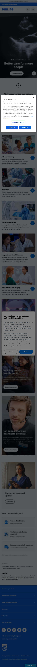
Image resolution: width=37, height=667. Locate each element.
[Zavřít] (34, 97)
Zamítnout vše (12, 127)
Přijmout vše (25, 127)
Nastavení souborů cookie (18, 122)
